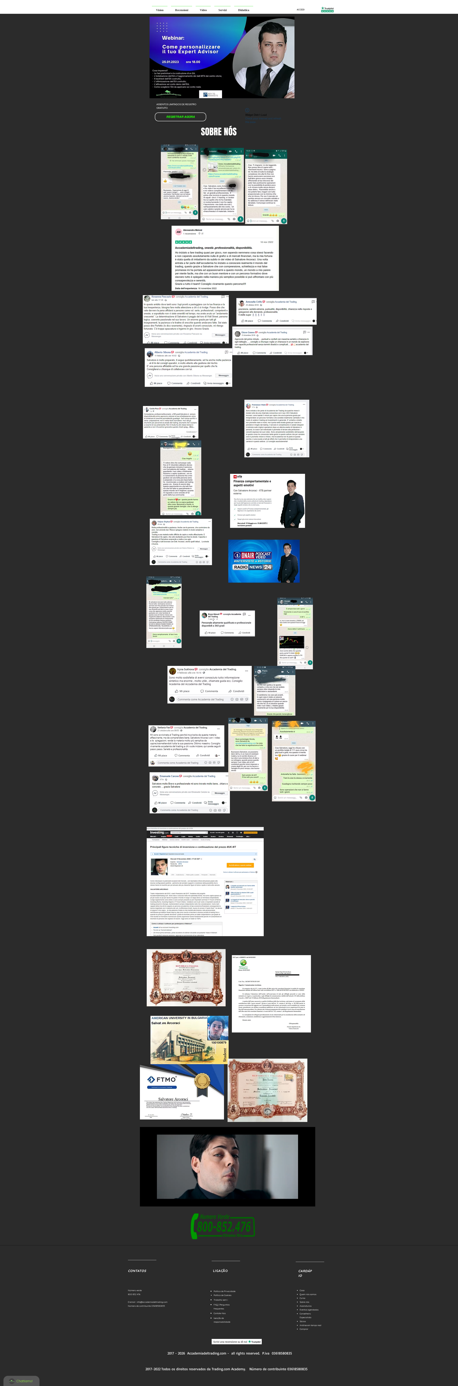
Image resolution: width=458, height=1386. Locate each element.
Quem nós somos (308, 1294)
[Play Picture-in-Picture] (304, 1201)
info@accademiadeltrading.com (152, 1302)
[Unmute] (150, 1201)
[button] (159, 8)
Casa (302, 1290)
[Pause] (144, 1201)
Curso (302, 1298)
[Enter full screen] (310, 1201)
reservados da (200, 1369)
